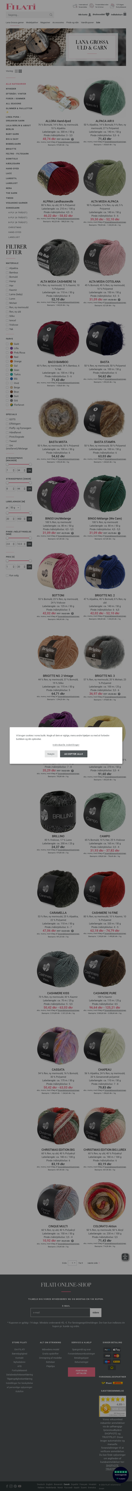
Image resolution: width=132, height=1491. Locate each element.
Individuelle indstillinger (66, 745)
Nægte (51, 754)
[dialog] (66, 745)
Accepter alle (73, 754)
